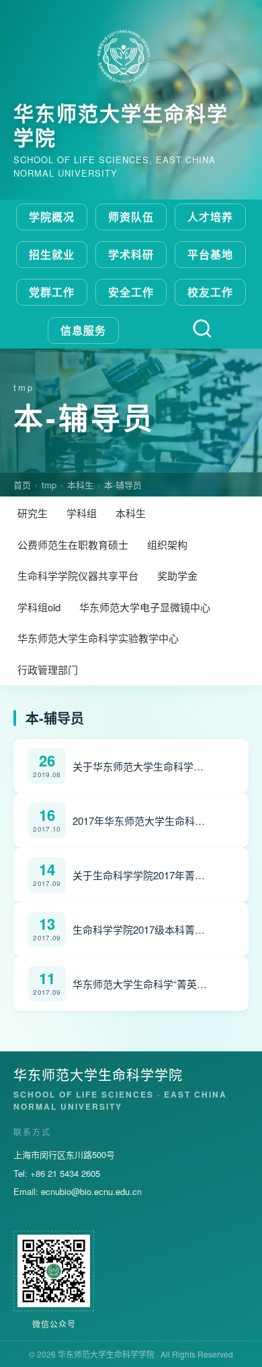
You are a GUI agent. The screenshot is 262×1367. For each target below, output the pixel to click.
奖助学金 (177, 575)
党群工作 (52, 292)
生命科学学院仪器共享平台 (77, 575)
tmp (49, 484)
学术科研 (131, 254)
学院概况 (52, 216)
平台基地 (210, 254)
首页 (22, 484)
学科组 (82, 513)
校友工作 (210, 292)
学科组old (38, 607)
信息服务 (83, 330)
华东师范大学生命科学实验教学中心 (98, 638)
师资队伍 (131, 216)
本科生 (80, 484)
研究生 (32, 513)
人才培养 (210, 216)
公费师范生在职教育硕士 (72, 544)
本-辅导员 (123, 484)
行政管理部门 (47, 669)
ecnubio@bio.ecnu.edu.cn (91, 1191)
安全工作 (131, 292)
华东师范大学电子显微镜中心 (144, 607)
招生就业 (52, 254)
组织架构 (167, 544)
